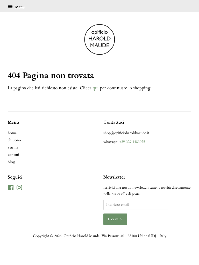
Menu (19, 7)
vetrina (13, 147)
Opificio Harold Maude (81, 235)
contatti (13, 154)
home (12, 132)
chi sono (14, 140)
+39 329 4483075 (132, 141)
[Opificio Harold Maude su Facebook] (11, 188)
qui (96, 88)
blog (11, 161)
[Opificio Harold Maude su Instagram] (19, 188)
